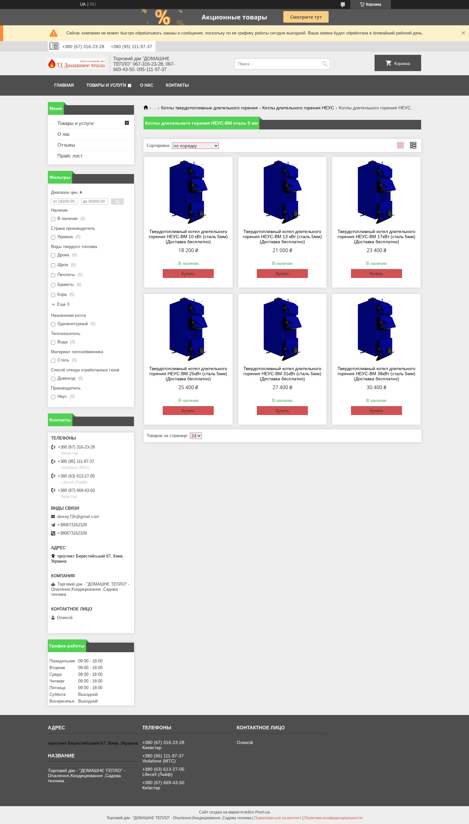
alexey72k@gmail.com (78, 516)
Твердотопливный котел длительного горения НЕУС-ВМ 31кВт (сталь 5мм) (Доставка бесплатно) (282, 373)
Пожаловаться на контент (278, 818)
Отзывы (66, 145)
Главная (64, 85)
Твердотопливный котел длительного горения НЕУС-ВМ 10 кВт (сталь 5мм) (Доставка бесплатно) (188, 236)
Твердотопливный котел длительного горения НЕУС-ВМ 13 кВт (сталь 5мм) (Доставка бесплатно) (282, 236)
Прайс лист (70, 155)
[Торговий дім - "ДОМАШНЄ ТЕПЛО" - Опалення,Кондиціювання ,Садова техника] (76, 64)
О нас (146, 85)
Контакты (177, 85)
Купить (188, 273)
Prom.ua (262, 812)
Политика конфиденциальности (333, 818)
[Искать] (324, 63)
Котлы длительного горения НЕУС (298, 107)
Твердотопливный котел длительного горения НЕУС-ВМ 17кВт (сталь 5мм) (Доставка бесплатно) (376, 236)
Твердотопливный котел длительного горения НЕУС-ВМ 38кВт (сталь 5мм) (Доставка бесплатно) (376, 373)
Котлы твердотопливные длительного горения (209, 107)
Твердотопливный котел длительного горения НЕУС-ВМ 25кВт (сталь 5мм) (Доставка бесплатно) (188, 373)
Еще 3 (63, 304)
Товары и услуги (106, 85)
